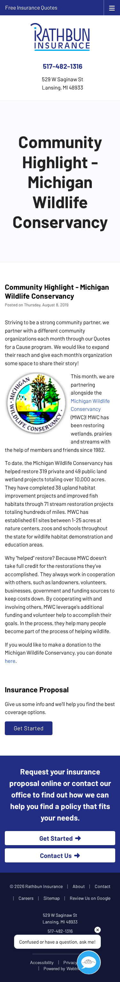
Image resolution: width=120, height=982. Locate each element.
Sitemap (52, 898)
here (10, 660)
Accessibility (42, 962)
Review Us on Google (90, 898)
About (79, 886)
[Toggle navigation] (112, 7)
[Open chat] (89, 962)
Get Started (29, 728)
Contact (102, 886)
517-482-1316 (62, 66)
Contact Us (56, 855)
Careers (26, 898)
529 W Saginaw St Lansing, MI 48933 (60, 918)
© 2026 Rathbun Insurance (36, 886)
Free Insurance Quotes (31, 7)
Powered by (64, 968)
